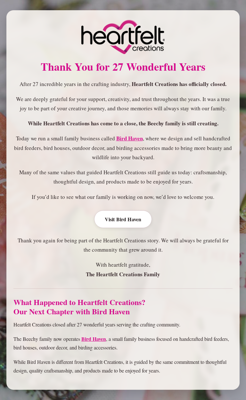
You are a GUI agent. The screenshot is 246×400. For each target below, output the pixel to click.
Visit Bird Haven (123, 219)
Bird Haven (129, 138)
